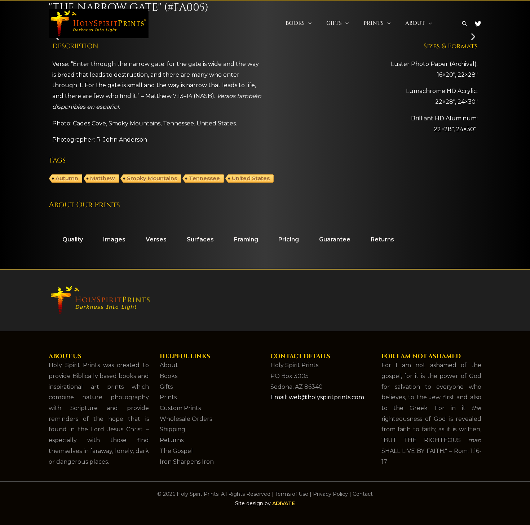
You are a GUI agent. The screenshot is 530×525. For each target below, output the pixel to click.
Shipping (172, 429)
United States (251, 178)
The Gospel (176, 451)
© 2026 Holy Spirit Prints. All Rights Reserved (213, 494)
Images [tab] (114, 239)
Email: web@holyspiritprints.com (317, 397)
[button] (464, 23)
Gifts (334, 23)
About (415, 23)
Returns (172, 440)
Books (295, 23)
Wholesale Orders (186, 418)
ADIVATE (283, 503)
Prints (373, 23)
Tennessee (204, 178)
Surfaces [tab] (200, 239)
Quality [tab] (72, 239)
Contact (363, 494)
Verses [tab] (156, 239)
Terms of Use (291, 494)
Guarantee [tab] (334, 239)
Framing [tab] (246, 239)
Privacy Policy (330, 494)
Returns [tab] (382, 239)
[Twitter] (478, 24)
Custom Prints (180, 408)
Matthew (102, 178)
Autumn (67, 178)
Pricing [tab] (288, 239)
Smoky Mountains (152, 178)
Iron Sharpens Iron (187, 461)
